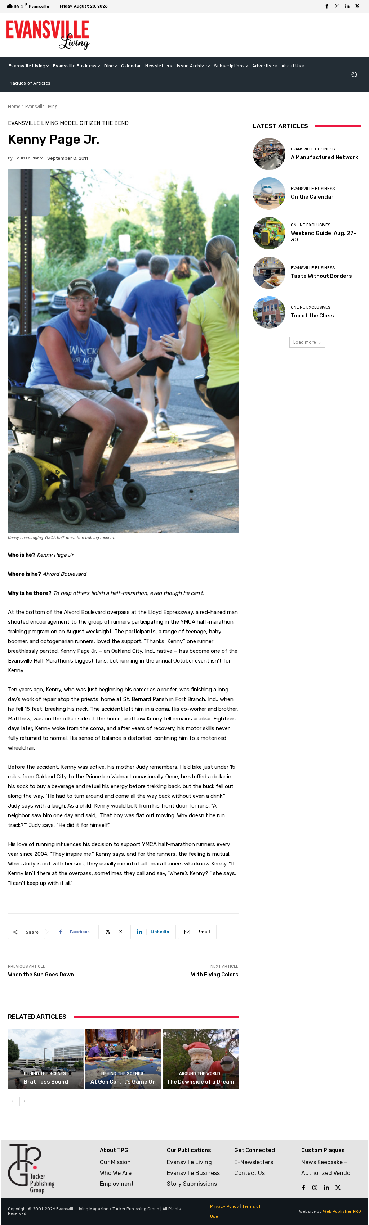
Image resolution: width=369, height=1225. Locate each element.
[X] (357, 6)
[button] (354, 74)
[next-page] (23, 1101)
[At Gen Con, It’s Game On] (123, 1059)
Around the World (199, 1074)
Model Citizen (80, 123)
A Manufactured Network (324, 157)
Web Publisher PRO (342, 1211)
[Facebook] (327, 6)
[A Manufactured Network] (269, 154)
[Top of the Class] (269, 312)
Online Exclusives (310, 225)
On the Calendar (312, 197)
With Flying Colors (215, 974)
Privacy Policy (224, 1206)
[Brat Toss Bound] (46, 1059)
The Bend (115, 123)
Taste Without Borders (321, 276)
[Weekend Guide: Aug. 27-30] (269, 233)
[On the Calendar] (269, 193)
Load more (304, 342)
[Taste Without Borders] (269, 273)
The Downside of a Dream (200, 1082)
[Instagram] (337, 6)
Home (14, 106)
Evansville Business (313, 149)
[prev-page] (12, 1101)
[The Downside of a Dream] (201, 1059)
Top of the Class (312, 315)
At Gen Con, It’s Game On (123, 1082)
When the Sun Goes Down (41, 974)
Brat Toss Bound (46, 1082)
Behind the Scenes (45, 1074)
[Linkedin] (347, 6)
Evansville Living (41, 106)
